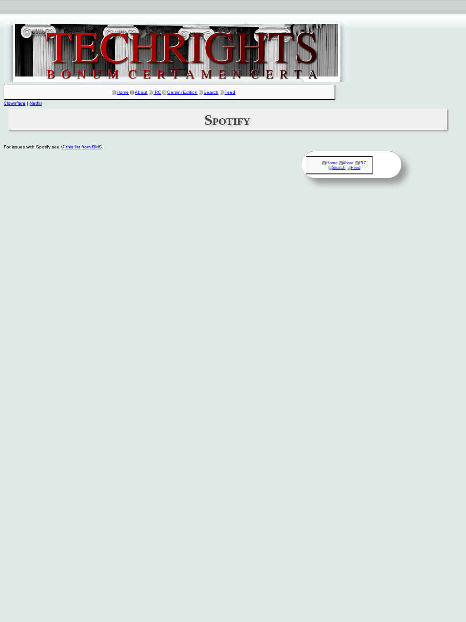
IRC (157, 92)
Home (122, 92)
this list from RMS (84, 146)
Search (210, 92)
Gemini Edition (182, 92)
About (141, 92)
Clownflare (14, 103)
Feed (229, 92)
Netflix (36, 103)
